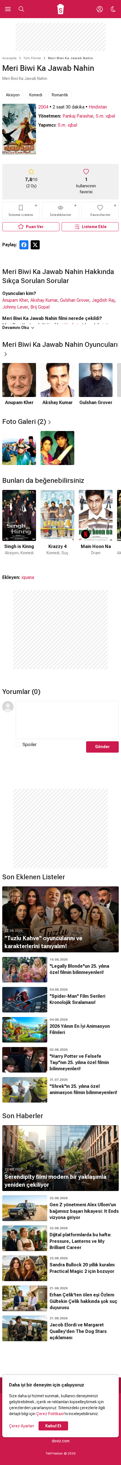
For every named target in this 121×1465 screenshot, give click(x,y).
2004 (43, 107)
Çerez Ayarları (21, 1426)
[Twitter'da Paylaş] (35, 244)
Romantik (60, 95)
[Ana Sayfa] (60, 9)
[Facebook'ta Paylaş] (23, 244)
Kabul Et (53, 1426)
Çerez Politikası (50, 1413)
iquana (27, 577)
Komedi (35, 95)
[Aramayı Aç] (21, 9)
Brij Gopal (40, 307)
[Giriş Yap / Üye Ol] (99, 9)
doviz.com (61, 1441)
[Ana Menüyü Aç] (8, 9)
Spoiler (30, 744)
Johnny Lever (15, 307)
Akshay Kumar (43, 300)
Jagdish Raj (103, 300)
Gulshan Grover (74, 300)
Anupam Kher (15, 300)
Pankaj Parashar (77, 116)
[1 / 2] (19, 448)
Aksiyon (13, 95)
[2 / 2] (57, 448)
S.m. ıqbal (105, 116)
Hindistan (98, 107)
